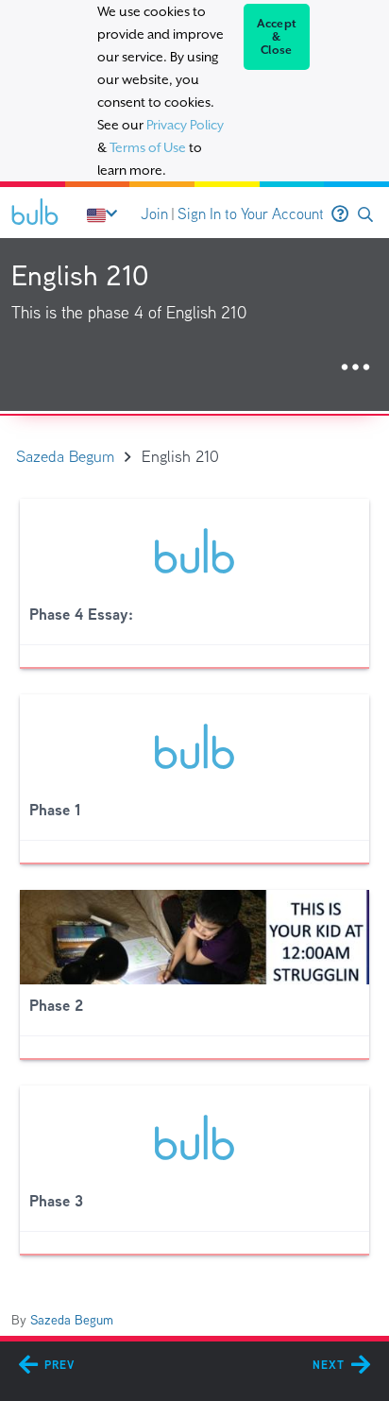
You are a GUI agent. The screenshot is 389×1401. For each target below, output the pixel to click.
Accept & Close (277, 37)
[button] (365, 215)
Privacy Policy (185, 124)
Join (154, 214)
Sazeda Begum (71, 1319)
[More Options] (355, 368)
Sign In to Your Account (251, 214)
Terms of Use (148, 147)
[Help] (339, 214)
